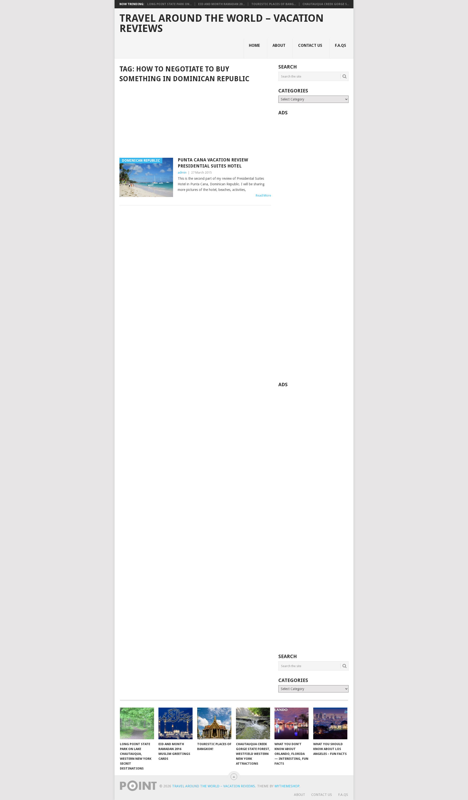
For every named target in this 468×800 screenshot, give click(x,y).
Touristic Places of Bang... (273, 4)
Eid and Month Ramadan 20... (221, 4)
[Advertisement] (195, 121)
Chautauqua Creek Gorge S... (325, 4)
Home (254, 45)
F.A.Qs (340, 45)
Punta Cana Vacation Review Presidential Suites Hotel (213, 162)
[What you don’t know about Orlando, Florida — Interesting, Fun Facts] (291, 723)
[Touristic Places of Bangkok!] (214, 723)
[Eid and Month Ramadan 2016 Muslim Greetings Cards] (175, 723)
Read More (263, 195)
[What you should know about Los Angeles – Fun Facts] (330, 723)
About (279, 45)
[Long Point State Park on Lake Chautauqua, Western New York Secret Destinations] (137, 723)
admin (182, 172)
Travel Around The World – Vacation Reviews (221, 23)
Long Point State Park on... (169, 4)
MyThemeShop (286, 786)
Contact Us (310, 45)
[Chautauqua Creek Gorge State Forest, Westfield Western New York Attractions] (253, 723)
